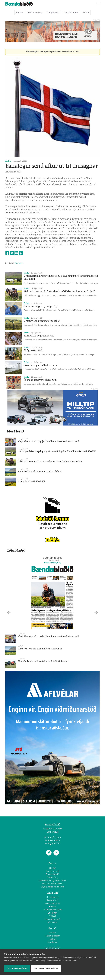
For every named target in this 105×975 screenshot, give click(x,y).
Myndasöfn (52, 942)
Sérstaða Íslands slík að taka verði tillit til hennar (43, 661)
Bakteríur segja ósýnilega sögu (41, 306)
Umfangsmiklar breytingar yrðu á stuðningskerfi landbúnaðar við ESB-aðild (61, 277)
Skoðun (52, 868)
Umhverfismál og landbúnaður (52, 880)
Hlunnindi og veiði (53, 919)
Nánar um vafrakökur (67, 961)
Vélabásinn (52, 922)
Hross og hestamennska (52, 884)
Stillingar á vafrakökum (46, 968)
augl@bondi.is (53, 843)
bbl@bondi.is (54, 840)
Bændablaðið (52, 948)
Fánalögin (19, 263)
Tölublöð (53, 939)
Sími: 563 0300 (54, 837)
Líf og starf (52, 913)
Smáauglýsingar (53, 936)
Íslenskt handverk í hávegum (40, 380)
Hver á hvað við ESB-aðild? (31, 481)
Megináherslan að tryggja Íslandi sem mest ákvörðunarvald (48, 441)
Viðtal (85, 12)
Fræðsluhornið (52, 874)
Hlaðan (52, 933)
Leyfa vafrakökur (17, 968)
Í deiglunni (52, 12)
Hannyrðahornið (52, 903)
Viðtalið (52, 916)
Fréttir (19, 12)
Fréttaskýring (34, 12)
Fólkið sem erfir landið (52, 910)
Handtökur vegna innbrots (39, 335)
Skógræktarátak (33, 350)
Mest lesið (15, 431)
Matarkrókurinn (52, 900)
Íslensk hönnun (52, 897)
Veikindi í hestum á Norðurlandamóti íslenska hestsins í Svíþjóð (59, 291)
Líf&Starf (52, 892)
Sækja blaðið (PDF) (52, 562)
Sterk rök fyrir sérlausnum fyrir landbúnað (40, 471)
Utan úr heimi (70, 12)
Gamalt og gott (52, 871)
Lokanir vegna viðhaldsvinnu (40, 365)
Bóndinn (52, 906)
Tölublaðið (16, 550)
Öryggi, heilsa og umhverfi (52, 887)
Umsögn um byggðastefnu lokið (42, 321)
